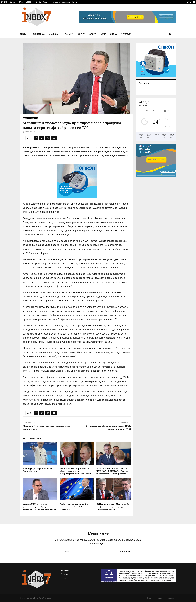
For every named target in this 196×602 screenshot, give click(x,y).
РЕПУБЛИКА (34, 118)
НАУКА (103, 34)
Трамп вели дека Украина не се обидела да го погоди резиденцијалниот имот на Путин (75, 471)
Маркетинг (66, 2)
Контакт (75, 2)
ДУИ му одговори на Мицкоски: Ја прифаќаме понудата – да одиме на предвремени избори (112, 507)
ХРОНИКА (68, 34)
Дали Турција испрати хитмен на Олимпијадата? (38, 469)
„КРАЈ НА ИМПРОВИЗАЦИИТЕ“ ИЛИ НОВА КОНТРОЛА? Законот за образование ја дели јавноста (112, 471)
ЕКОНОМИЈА (39, 34)
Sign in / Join (42, 2)
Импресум (56, 2)
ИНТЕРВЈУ (126, 34)
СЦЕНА (113, 34)
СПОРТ (92, 34)
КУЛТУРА (81, 34)
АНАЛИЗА (53, 34)
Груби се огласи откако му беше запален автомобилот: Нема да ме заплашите (75, 507)
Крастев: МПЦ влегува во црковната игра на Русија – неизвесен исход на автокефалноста (39, 507)
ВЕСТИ (23, 34)
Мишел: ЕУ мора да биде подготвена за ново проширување (46, 427)
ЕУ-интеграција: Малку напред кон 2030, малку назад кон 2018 (108, 427)
